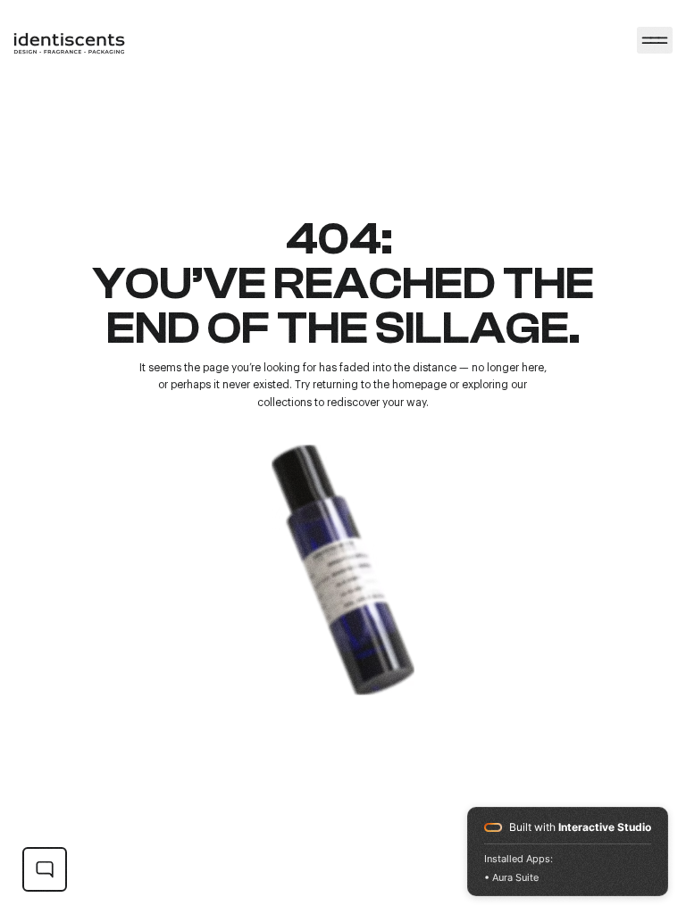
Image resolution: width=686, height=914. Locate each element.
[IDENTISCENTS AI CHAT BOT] (44, 869)
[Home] (655, 40)
